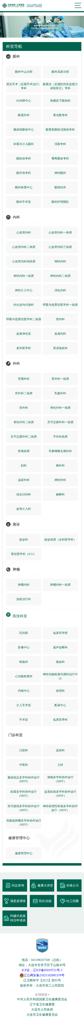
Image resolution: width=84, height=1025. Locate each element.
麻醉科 (60, 494)
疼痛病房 (24, 451)
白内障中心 (23, 100)
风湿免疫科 (60, 348)
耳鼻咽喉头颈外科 (60, 451)
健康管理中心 (23, 853)
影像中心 (24, 647)
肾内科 (60, 319)
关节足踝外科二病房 (24, 436)
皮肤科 (60, 750)
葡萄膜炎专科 (60, 158)
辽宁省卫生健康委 (42, 1004)
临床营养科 (60, 719)
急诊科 (23, 539)
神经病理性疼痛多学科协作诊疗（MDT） (60, 808)
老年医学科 (23, 348)
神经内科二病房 (60, 275)
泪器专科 (60, 144)
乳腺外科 (60, 393)
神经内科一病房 (23, 275)
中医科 (23, 764)
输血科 (60, 661)
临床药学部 (60, 633)
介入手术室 (23, 705)
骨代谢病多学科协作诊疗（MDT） (24, 808)
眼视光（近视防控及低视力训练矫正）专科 (60, 86)
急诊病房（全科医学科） (60, 539)
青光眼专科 (60, 115)
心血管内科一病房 (60, 232)
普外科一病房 (60, 378)
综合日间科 (23, 494)
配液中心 (60, 705)
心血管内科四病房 (23, 261)
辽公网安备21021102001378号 (44, 975)
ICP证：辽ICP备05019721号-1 (42, 970)
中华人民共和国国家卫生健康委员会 (42, 999)
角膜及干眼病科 (60, 100)
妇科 (24, 465)
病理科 (60, 690)
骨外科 (23, 407)
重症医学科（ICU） (23, 554)
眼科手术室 (23, 201)
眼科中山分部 (23, 71)
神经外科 (60, 480)
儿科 (60, 764)
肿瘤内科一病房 (60, 584)
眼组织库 (60, 187)
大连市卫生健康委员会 (42, 1014)
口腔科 (23, 750)
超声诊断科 (60, 647)
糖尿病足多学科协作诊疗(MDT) (24, 779)
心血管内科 (23, 232)
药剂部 (23, 633)
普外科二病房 (23, 393)
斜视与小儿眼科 (23, 144)
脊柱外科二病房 (23, 422)
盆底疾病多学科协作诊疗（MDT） (60, 793)
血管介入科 (23, 508)
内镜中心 (24, 690)
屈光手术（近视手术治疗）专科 (23, 86)
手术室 (23, 719)
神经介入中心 (23, 290)
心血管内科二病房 (23, 247)
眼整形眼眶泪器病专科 (60, 129)
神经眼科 (60, 173)
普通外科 (24, 378)
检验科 (23, 661)
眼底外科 (24, 115)
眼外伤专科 (23, 173)
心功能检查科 (23, 676)
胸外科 (60, 465)
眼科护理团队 (60, 201)
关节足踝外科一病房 (60, 422)
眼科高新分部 (60, 71)
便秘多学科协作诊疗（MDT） (60, 779)
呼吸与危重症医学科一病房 (60, 304)
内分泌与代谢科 (23, 304)
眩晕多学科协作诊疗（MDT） (24, 793)
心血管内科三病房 (60, 247)
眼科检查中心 (23, 187)
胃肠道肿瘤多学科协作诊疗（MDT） (23, 822)
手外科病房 (60, 436)
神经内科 (60, 261)
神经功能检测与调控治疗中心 (60, 676)
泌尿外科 (24, 480)
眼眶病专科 (23, 158)
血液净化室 (23, 333)
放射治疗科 (23, 599)
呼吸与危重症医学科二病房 (23, 319)
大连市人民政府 (42, 1009)
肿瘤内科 (24, 584)
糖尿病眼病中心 (23, 129)
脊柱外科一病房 (60, 407)
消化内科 (60, 290)
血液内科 (60, 333)
